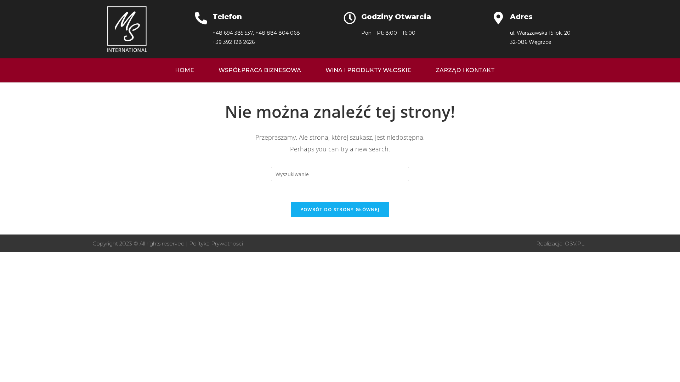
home (184, 70)
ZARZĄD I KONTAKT (465, 70)
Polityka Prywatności (216, 243)
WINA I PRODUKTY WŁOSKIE (368, 70)
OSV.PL (574, 243)
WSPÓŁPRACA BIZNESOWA (260, 70)
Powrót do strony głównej (340, 209)
